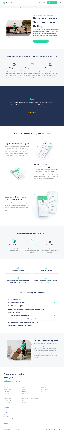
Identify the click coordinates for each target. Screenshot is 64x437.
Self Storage (6, 407)
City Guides (6, 416)
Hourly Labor (6, 391)
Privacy (17, 429)
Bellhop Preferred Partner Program (30, 398)
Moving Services (7, 389)
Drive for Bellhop (44, 389)
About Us (24, 391)
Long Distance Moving (8, 398)
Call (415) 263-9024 (12, 381)
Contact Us (6, 423)
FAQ (23, 400)
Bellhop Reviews (25, 393)
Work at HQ (43, 391)
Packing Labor (7, 396)
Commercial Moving (8, 405)
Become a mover (40, 41)
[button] (32, 299)
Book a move (52, 2)
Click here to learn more (41, 7)
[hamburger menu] (60, 3)
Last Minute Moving (8, 402)
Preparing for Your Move (9, 418)
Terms (14, 429)
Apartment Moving (8, 400)
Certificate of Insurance (9, 421)
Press (23, 389)
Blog (5, 414)
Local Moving (6, 393)
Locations (24, 402)
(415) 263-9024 (41, 2)
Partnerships (25, 396)
